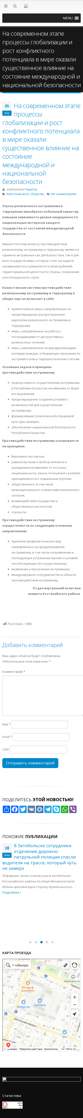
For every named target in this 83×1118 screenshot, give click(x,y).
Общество (37, 194)
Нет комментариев (63, 194)
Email (7, 737)
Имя (6, 724)
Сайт (5, 749)
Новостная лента (17, 194)
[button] (68, 18)
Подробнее (11, 892)
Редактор (31, 189)
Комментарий (13, 672)
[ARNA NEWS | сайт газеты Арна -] (41, 8)
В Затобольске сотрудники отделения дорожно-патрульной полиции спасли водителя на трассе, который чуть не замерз (39, 857)
